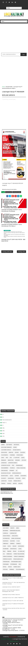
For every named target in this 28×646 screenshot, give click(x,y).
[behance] (12, 4)
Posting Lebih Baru (7, 251)
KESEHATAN (21, 546)
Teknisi (9, 483)
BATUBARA (5, 530)
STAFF (23, 478)
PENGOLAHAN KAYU (18, 559)
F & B (18, 541)
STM (3, 436)
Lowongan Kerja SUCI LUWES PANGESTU (13, 597)
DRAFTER (11, 452)
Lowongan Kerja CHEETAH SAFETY (11, 587)
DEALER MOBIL (9, 86)
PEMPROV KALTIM (7, 559)
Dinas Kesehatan (16, 538)
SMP (3, 433)
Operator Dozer (5, 465)
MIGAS (14, 551)
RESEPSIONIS (4, 475)
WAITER (15, 483)
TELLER (10, 480)
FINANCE (18, 543)
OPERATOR (3, 462)
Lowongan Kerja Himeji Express (11, 594)
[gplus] (12, 2)
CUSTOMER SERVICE (6, 449)
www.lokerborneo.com (6, 492)
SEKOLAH (5, 569)
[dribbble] (21, 1)
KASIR (22, 457)
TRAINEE (3, 483)
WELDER (20, 483)
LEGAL (20, 548)
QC (16, 470)
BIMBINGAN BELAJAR (15, 530)
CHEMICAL (5, 533)
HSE (11, 457)
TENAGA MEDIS (17, 480)
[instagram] (3, 2)
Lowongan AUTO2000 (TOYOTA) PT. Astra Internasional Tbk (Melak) (11, 210)
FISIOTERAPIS (4, 455)
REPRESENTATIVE (16, 473)
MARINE (9, 551)
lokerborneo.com (14, 641)
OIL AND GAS (21, 551)
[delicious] (15, 4)
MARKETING (11, 460)
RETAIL (4, 566)
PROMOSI (12, 468)
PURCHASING (4, 470)
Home (3, 86)
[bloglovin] (18, 1)
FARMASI (12, 543)
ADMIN (3, 444)
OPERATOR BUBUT (12, 462)
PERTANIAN (6, 564)
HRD (7, 457)
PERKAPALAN (6, 561)
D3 (3, 414)
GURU (2, 457)
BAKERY (12, 528)
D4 (3, 417)
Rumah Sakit (17, 566)
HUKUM (14, 546)
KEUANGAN (5, 548)
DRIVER (17, 452)
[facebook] (6, 2)
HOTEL (9, 546)
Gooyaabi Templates (6, 639)
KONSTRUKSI (13, 548)
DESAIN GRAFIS (16, 449)
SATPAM (17, 475)
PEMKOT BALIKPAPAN (19, 553)
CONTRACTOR (13, 533)
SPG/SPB (18, 478)
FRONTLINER (20, 455)
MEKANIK (17, 460)
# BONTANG (8, 192)
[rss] (24, 1)
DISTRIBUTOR (6, 538)
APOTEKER (16, 444)
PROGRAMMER (4, 468)
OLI (4, 553)
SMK (3, 430)
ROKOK (10, 566)
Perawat (12, 470)
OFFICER (24, 460)
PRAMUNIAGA (19, 465)
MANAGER (3, 460)
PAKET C (4, 422)
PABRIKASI (9, 553)
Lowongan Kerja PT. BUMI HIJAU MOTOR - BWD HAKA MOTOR (13, 240)
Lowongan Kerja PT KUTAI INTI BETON (12, 600)
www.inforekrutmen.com (7, 493)
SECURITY (3, 478)
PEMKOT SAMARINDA (19, 556)
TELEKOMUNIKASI (20, 569)
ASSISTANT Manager (6, 447)
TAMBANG (11, 569)
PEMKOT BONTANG (7, 556)
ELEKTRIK (22, 452)
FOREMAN (12, 455)
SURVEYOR (3, 480)
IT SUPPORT (16, 457)
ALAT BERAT (9, 444)
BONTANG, (6, 99)
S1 (2, 425)
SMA (3, 428)
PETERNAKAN (13, 564)
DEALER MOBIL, (12, 99)
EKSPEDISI (5, 541)
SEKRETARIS (11, 478)
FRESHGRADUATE (7, 420)
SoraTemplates (13, 636)
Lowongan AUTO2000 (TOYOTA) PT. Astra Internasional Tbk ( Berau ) (11, 225)
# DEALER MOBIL (16, 192)
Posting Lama (21, 251)
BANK (17, 528)
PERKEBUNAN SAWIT (16, 561)
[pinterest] (15, 2)
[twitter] (9, 2)
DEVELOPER (4, 452)
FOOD (4, 546)
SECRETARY (23, 475)
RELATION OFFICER (5, 473)
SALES (11, 475)
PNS (13, 465)
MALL (4, 551)
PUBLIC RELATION (21, 468)
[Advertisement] (14, 39)
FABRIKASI (5, 543)
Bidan (15, 447)
